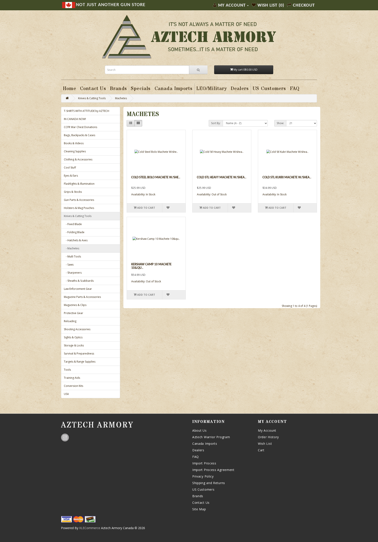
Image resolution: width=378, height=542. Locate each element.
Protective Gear (73, 313)
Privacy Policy (203, 476)
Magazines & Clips (75, 305)
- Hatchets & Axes (76, 240)
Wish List (265, 443)
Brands (197, 496)
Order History (268, 437)
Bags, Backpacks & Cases (79, 135)
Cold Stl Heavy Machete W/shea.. (221, 177)
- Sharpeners (73, 272)
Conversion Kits (73, 386)
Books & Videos (74, 143)
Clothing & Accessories (78, 159)
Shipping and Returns (208, 483)
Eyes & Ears (71, 175)
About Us (199, 430)
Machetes (121, 98)
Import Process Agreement (213, 470)
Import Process (204, 463)
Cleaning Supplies (75, 151)
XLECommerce (89, 528)
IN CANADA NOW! (75, 119)
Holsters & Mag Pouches (79, 208)
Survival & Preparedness (79, 353)
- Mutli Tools (72, 256)
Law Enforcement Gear (78, 289)
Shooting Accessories (77, 329)
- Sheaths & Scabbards (79, 281)
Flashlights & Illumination (79, 184)
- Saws (69, 264)
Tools (67, 370)
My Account (267, 430)
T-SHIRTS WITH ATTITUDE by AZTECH (86, 111)
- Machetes (71, 248)
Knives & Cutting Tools (92, 98)
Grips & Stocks (73, 192)
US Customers (203, 489)
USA (66, 394)
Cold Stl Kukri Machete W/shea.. (286, 177)
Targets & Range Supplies (79, 361)
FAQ (195, 457)
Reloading (70, 321)
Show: (280, 123)
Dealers (198, 450)
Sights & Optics (73, 337)
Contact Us (201, 502)
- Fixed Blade (73, 224)
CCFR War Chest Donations (80, 127)
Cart (261, 450)
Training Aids (72, 378)
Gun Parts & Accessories (79, 200)
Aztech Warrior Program (211, 437)
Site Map (199, 509)
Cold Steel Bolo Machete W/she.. (155, 177)
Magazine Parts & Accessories (82, 297)
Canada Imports (204, 443)
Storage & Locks (74, 345)
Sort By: (215, 123)
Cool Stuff (70, 167)
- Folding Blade (74, 232)
